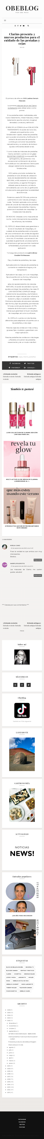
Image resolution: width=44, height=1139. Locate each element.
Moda (8, 981)
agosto (11, 1047)
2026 (9, 1010)
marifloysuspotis (17, 563)
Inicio (22, 631)
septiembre (13, 1031)
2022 (9, 1020)
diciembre (12, 1023)
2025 (9, 1012)
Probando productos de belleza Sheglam (22, 1042)
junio (10, 1052)
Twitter (30, 363)
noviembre (13, 1026)
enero (11, 1063)
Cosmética (17, 974)
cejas (21, 357)
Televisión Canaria (25, 987)
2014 (8, 1084)
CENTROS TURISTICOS (27, 970)
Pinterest (16, 367)
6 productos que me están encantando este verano (22, 527)
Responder (37, 560)
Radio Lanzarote (27, 984)
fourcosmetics (11, 991)
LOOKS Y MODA (11, 977)
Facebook (16, 363)
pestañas (32, 357)
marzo (11, 1060)
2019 (8, 1071)
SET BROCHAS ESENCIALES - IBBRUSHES (22, 1034)
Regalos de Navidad (38, 927)
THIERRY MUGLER (11, 987)
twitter (22, 1124)
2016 (8, 1079)
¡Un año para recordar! (22, 915)
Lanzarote (22, 977)
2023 (9, 1018)
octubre (12, 1028)
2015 (8, 1082)
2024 (9, 1015)
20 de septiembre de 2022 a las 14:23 (22, 548)
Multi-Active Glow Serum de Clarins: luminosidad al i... (22, 480)
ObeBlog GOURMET (12, 984)
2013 (8, 1087)
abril (10, 1058)
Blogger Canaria (12, 970)
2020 (9, 1068)
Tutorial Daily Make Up (37, 890)
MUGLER (31, 977)
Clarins (25, 357)
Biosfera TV (30, 967)
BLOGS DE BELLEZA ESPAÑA (14, 967)
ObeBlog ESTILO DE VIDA (21, 981)
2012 (8, 1090)
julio (10, 1050)
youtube (22, 1127)
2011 (8, 1092)
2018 (9, 1074)
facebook (22, 1122)
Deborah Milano (29, 974)
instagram (22, 1119)
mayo (11, 1055)
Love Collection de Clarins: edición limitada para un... (22, 433)
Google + (31, 367)
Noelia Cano (15, 545)
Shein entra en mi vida (15, 1045)
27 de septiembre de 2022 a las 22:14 (22, 566)
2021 (8, 1066)
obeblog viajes (25, 991)
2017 (8, 1076)
